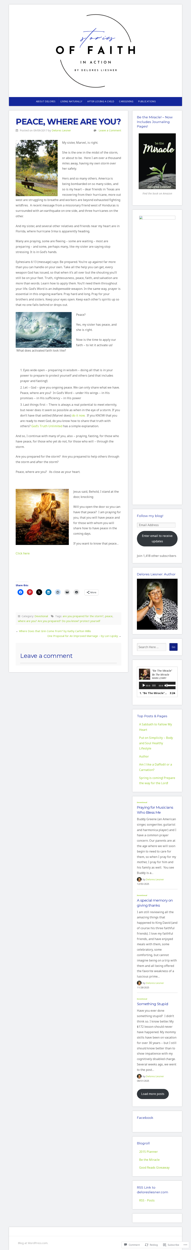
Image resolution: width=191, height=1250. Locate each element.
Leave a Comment (110, 130)
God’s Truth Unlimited (46, 426)
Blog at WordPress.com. (33, 1243)
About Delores (46, 101)
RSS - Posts (147, 1200)
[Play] (144, 685)
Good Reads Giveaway (154, 1167)
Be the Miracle (149, 1160)
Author (144, 756)
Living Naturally (71, 101)
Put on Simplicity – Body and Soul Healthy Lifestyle (156, 743)
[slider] (170, 685)
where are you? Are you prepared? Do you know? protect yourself (59, 621)
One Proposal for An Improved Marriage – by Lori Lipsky (82, 636)
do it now (78, 415)
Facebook (145, 1118)
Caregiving (126, 101)
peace (108, 616)
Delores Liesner (61, 130)
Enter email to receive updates (157, 538)
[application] (157, 685)
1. (153, 693)
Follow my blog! (150, 516)
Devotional (41, 616)
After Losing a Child (100, 101)
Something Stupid (152, 1004)
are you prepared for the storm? (83, 616)
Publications (147, 101)
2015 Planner (148, 1152)
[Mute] (166, 685)
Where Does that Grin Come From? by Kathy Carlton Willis (55, 631)
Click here (23, 553)
